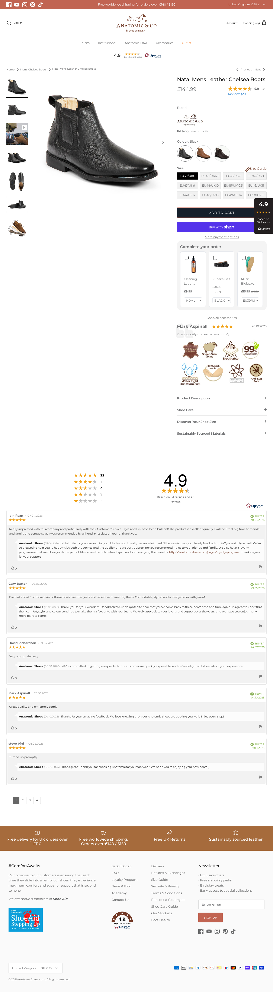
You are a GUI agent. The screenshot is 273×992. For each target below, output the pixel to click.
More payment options (222, 237)
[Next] (163, 142)
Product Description (193, 398)
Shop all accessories (222, 318)
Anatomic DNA (136, 43)
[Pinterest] (32, 4)
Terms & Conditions (166, 893)
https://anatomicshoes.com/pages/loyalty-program (204, 552)
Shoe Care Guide (164, 906)
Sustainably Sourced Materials (201, 433)
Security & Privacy (165, 886)
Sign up (210, 917)
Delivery (157, 866)
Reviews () (237, 94)
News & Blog (121, 886)
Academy (119, 893)
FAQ (115, 873)
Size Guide (159, 880)
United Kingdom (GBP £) (244, 4)
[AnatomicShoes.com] (136, 22)
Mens (86, 43)
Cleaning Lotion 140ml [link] (190, 281)
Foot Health (160, 920)
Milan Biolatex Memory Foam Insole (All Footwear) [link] (248, 281)
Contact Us (120, 900)
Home (10, 69)
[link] (193, 264)
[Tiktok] (40, 4)
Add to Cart (222, 213)
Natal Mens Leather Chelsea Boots (74, 68)
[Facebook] (9, 4)
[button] (136, 55)
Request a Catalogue (167, 900)
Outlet (187, 43)
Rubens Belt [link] (221, 279)
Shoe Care (185, 410)
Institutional (107, 43)
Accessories (164, 43)
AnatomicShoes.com (31, 979)
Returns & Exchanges (168, 873)
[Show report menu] (260, 567)
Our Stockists (161, 913)
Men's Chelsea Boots (33, 69)
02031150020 (122, 866)
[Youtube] (16, 4)
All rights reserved (58, 979)
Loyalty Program (125, 880)
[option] (102, 142)
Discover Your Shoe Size (196, 422)
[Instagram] (24, 4)
